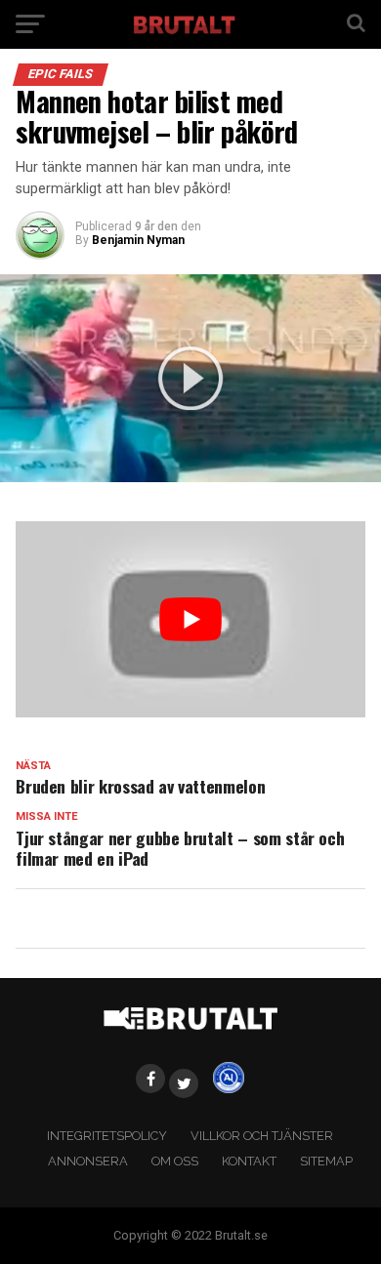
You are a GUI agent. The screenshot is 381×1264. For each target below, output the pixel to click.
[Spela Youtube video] (190, 619)
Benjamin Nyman (138, 240)
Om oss (174, 1161)
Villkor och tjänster (261, 1135)
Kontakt (249, 1161)
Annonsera (88, 1161)
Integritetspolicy (107, 1135)
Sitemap (326, 1161)
